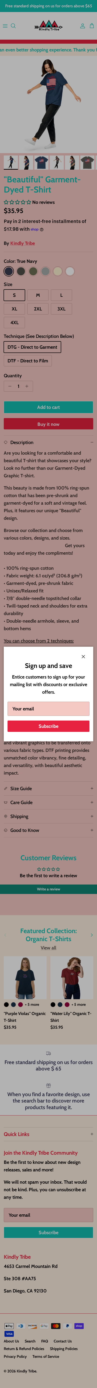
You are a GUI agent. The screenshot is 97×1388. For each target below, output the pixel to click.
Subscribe (48, 726)
